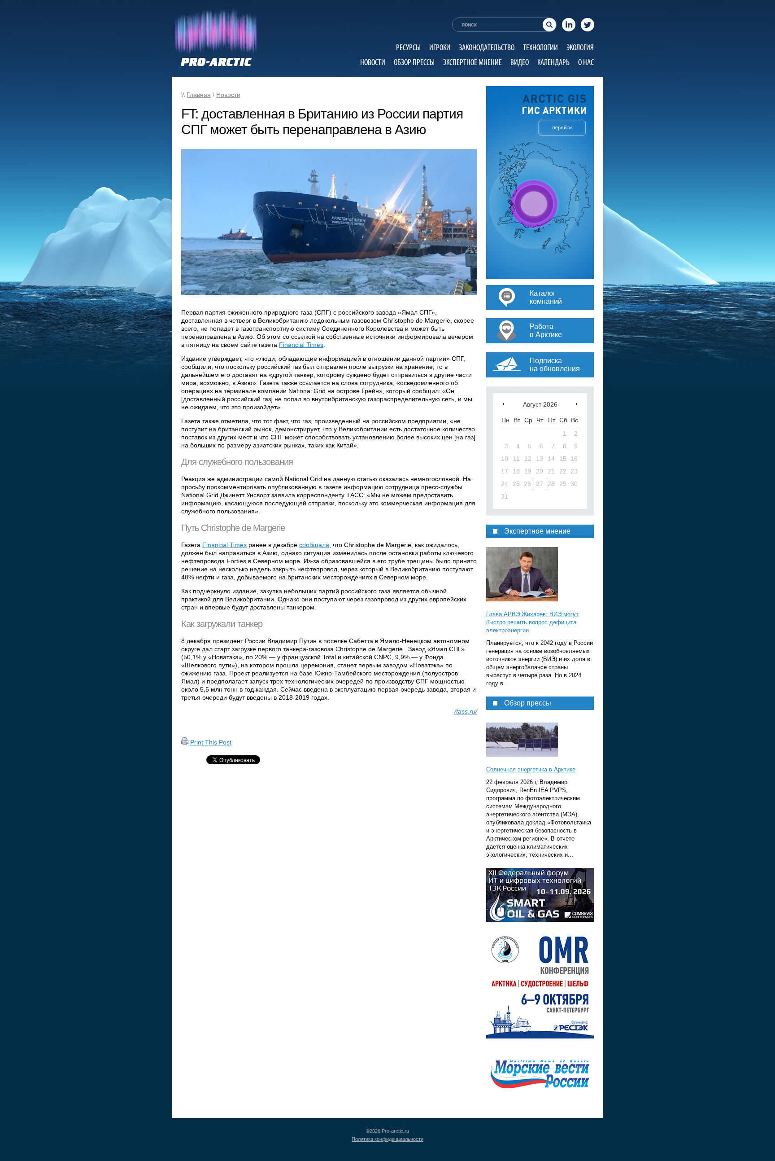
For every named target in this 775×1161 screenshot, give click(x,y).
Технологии (540, 47)
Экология (580, 47)
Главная (199, 94)
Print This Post (210, 742)
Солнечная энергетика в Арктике (530, 769)
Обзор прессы (414, 62)
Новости (372, 62)
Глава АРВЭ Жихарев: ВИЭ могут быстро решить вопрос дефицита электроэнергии (532, 622)
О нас (586, 62)
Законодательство (486, 47)
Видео (519, 62)
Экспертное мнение (472, 62)
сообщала (314, 544)
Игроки (439, 47)
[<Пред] (503, 403)
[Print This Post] (184, 742)
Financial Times (301, 344)
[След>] (576, 403)
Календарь (553, 62)
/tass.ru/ (465, 711)
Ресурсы (408, 47)
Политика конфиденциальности (387, 1139)
